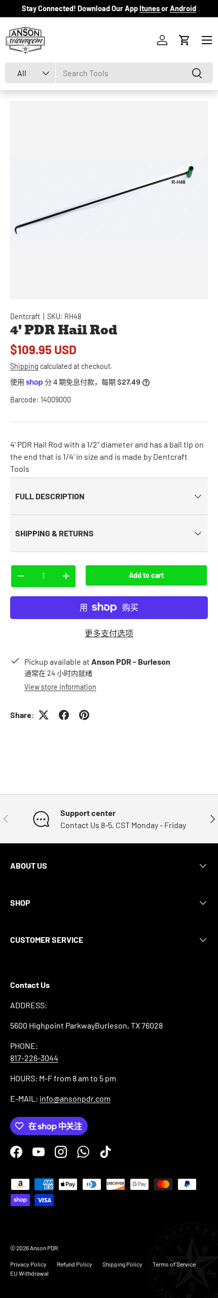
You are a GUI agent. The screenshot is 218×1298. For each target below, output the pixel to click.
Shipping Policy (122, 1264)
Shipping (24, 366)
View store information (60, 686)
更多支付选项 (109, 633)
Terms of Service (174, 1264)
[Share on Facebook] (64, 715)
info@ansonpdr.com (75, 1098)
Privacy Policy (28, 1264)
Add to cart (146, 575)
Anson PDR (44, 1247)
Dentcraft (25, 316)
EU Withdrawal (29, 1273)
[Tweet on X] (43, 715)
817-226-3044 (34, 1058)
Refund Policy (74, 1264)
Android (183, 8)
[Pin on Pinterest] (84, 715)
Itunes (150, 8)
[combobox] (109, 72)
